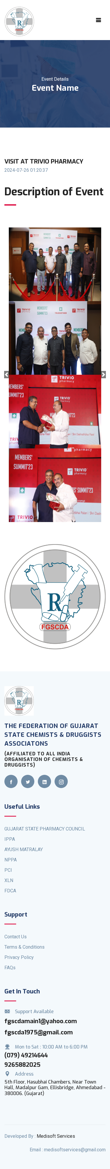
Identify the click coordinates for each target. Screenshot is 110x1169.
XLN (8, 880)
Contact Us (15, 937)
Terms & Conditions (24, 947)
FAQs (10, 967)
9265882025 (22, 1065)
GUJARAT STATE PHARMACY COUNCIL (44, 829)
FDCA (10, 891)
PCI (8, 870)
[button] (6, 374)
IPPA (9, 839)
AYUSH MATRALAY (23, 849)
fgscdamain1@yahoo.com (40, 1021)
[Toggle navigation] (98, 20)
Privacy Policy (19, 957)
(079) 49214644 (26, 1055)
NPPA (10, 860)
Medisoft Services (56, 1136)
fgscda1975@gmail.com (38, 1032)
